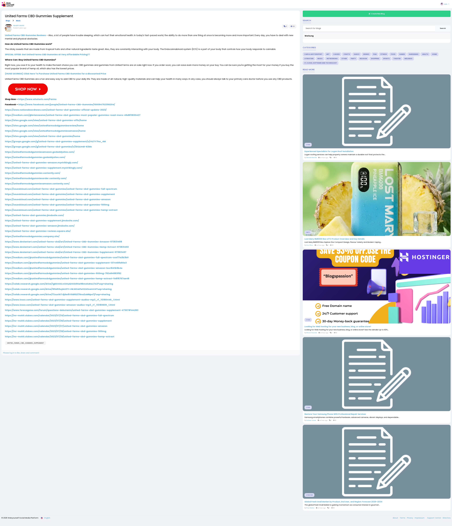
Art (327, 54)
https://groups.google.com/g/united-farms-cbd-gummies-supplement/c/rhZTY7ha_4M (55, 141)
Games (402, 54)
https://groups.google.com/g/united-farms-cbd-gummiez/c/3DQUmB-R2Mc (48, 146)
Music (18, 21)
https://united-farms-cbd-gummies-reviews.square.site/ (38, 231)
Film (375, 54)
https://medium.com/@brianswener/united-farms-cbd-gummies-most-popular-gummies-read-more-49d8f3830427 (72, 115)
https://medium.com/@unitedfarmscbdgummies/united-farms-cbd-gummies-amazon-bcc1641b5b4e (63, 268)
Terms (403, 518)
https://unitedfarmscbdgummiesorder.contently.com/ (36, 178)
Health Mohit (18, 25)
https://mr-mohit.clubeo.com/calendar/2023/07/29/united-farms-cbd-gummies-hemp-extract (59, 336)
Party (353, 58)
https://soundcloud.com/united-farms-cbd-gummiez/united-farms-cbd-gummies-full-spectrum (61, 188)
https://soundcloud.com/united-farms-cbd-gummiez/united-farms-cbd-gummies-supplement (60, 194)
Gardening (413, 54)
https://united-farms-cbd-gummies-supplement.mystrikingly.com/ (43, 167)
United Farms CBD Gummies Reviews (25, 35)
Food (393, 54)
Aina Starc (309, 245)
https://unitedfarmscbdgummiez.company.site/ (32, 236)
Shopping (375, 58)
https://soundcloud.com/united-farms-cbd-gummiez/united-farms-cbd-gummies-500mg (57, 204)
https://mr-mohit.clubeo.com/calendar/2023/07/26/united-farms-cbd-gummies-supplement (58, 320)
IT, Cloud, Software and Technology (320, 63)
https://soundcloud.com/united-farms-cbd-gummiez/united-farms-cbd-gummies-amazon (58, 199)
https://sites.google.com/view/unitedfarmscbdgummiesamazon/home (45, 130)
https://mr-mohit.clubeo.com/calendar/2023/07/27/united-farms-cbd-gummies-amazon (56, 326)
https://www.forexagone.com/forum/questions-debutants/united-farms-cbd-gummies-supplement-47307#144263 (71, 310)
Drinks (366, 54)
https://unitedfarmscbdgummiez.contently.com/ (32, 173)
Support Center (434, 518)
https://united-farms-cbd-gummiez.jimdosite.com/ (34, 215)
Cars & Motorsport (313, 54)
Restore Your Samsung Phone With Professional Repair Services (335, 414)
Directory (447, 518)
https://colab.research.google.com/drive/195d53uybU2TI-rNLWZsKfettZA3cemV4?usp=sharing (58, 289)
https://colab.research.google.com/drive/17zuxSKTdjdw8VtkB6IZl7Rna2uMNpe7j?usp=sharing (57, 294)
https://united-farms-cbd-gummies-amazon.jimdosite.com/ (40, 225)
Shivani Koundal (311, 333)
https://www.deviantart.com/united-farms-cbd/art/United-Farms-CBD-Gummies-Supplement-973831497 (65, 252)
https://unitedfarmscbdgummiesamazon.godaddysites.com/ (40, 151)
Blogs (8, 21)
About (396, 518)
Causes (336, 54)
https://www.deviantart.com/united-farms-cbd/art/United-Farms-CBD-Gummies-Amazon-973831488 (63, 241)
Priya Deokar (310, 508)
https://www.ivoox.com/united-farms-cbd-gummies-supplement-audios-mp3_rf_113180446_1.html (62, 299)
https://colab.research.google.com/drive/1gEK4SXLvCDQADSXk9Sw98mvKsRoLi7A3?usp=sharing (59, 283)
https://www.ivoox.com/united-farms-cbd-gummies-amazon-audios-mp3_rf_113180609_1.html (60, 304)
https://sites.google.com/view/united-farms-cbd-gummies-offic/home (46, 120)
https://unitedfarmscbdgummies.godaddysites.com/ (35, 157)
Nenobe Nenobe (311, 157)
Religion (363, 58)
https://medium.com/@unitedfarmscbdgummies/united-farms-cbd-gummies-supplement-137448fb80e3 (66, 262)
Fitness (383, 54)
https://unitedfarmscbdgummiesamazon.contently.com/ (37, 183)
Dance (356, 54)
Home (434, 54)
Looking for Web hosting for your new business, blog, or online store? (338, 326)
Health (425, 54)
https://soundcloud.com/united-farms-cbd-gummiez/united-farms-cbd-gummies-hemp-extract (61, 209)
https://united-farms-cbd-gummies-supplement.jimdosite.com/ (42, 220)
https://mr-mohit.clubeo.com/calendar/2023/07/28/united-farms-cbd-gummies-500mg (55, 331)
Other (344, 58)
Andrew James (311, 420)
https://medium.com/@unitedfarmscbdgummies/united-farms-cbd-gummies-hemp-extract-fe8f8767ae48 (67, 278)
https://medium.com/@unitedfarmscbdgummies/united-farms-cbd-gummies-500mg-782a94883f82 (63, 273)
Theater (397, 58)
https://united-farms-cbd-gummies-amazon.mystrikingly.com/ (41, 162)
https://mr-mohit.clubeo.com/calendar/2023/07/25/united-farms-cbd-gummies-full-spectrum (59, 315)
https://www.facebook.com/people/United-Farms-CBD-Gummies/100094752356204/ (66, 104)
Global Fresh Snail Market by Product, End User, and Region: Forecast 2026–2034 (343, 501)
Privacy (410, 518)
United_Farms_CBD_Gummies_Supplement (25, 343)
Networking (332, 58)
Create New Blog (378, 14)
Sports (386, 58)
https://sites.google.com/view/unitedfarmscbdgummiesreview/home (44, 125)
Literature (309, 58)
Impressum (420, 518)
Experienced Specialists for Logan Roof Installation (329, 151)
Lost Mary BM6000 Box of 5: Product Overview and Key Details (335, 239)
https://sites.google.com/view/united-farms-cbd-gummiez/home (42, 136)
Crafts (347, 54)
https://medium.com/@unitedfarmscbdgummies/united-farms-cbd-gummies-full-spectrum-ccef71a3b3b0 (67, 257)
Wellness (408, 58)
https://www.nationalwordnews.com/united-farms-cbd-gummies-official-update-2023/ (56, 109)
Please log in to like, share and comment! (21, 353)
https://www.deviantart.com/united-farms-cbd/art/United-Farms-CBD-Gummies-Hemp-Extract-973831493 (67, 246)
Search (443, 28)
